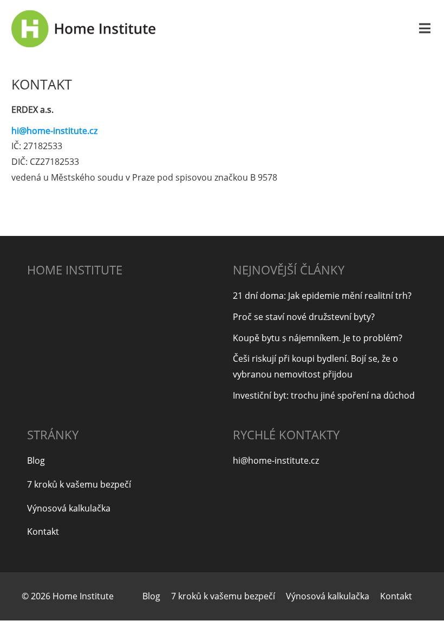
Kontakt (43, 531)
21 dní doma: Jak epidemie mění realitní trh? (322, 296)
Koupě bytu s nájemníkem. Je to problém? (317, 338)
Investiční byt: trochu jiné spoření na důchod (324, 395)
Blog (36, 460)
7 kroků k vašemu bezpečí (79, 484)
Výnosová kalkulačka (68, 508)
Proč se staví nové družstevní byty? (304, 317)
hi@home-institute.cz (54, 131)
